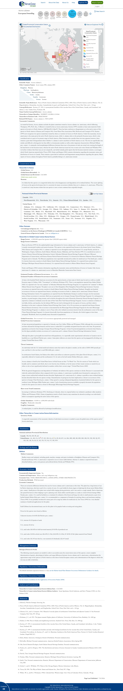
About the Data (54, 3)
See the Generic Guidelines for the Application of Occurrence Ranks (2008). (42, 580)
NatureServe (59, 687)
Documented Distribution (31, 27)
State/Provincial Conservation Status (35, 24)
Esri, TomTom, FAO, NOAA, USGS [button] (28, 72)
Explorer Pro (83, 3)
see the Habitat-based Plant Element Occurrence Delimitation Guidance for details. (74, 571)
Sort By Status (98, 194)
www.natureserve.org (67, 685)
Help (73, 3)
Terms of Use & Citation (71, 687)
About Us (65, 3)
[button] (22, 31)
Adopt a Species (97, 3)
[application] (61, 50)
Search (43, 3)
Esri (102, 72)
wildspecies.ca (55, 233)
